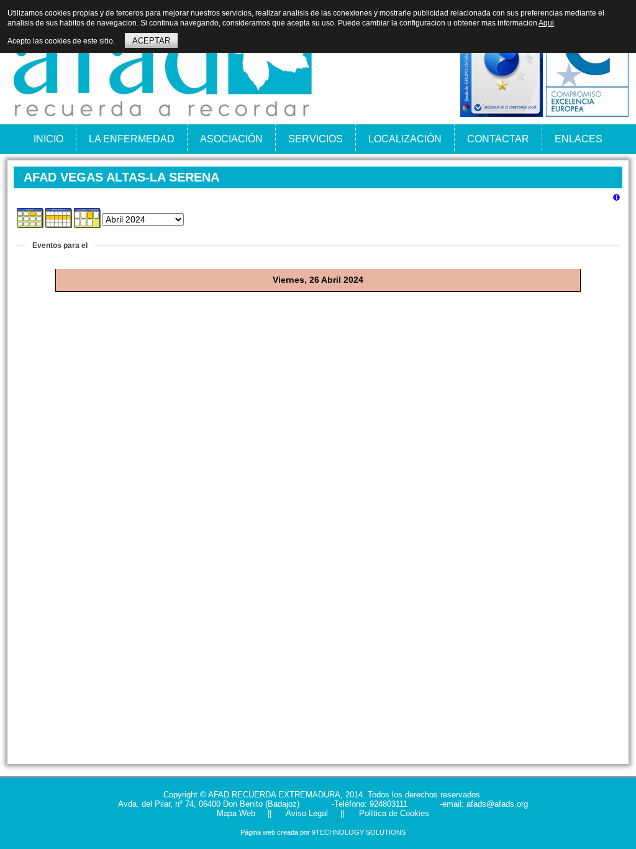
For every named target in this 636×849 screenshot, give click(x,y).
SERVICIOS (315, 139)
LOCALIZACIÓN (405, 139)
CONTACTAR (498, 139)
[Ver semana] (59, 226)
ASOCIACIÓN (231, 139)
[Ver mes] (30, 226)
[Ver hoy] (87, 226)
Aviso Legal (306, 813)
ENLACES (578, 139)
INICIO (48, 139)
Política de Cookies (393, 813)
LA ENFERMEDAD (132, 139)
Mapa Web (236, 813)
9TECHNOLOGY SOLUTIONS (359, 832)
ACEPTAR (151, 40)
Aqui (546, 23)
